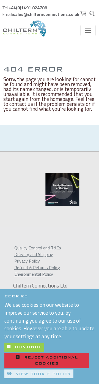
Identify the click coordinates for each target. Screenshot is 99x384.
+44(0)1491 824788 (28, 7)
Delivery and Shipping (33, 254)
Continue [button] (27, 347)
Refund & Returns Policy (37, 267)
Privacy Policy (27, 261)
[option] (53, 189)
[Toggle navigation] (88, 30)
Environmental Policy (33, 274)
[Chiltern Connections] (24, 28)
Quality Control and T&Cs (37, 247)
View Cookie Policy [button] (42, 374)
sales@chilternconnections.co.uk (46, 14)
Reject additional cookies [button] (51, 360)
